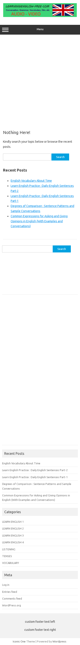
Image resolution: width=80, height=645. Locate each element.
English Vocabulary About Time (31, 180)
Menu (40, 29)
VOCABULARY (10, 562)
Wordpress (59, 641)
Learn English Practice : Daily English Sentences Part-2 (35, 470)
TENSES (7, 556)
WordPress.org (11, 605)
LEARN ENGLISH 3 (13, 535)
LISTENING (8, 549)
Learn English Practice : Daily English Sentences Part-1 (35, 477)
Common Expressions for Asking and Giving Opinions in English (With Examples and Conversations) (39, 221)
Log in (5, 584)
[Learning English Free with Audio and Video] (40, 16)
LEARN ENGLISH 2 (13, 528)
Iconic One (19, 641)
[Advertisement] (40, 81)
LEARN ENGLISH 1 (13, 521)
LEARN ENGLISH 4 (13, 542)
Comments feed (12, 598)
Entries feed (9, 591)
